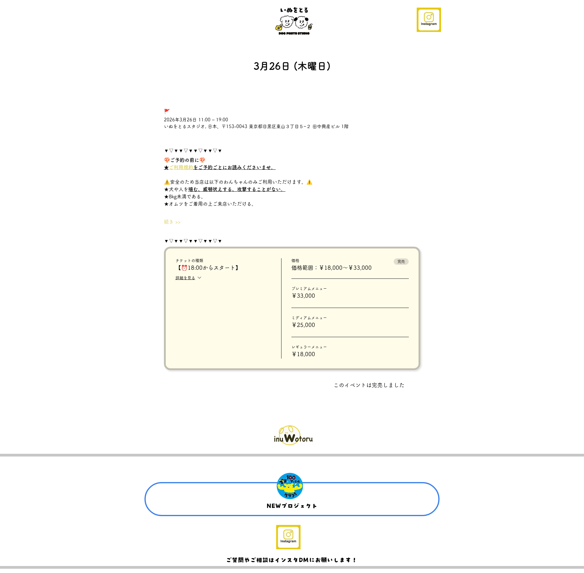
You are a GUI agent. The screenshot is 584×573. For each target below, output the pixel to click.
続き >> (172, 221)
